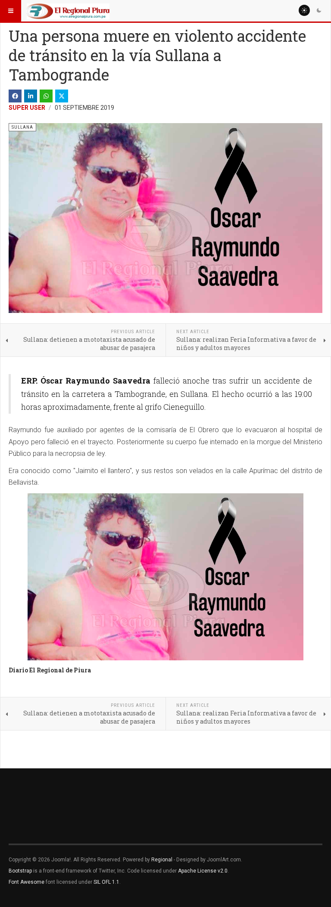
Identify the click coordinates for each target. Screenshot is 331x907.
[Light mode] (304, 10)
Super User (27, 107)
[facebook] (15, 96)
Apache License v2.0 (203, 871)
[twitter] (61, 96)
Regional (161, 860)
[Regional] (68, 11)
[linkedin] (30, 96)
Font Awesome (26, 882)
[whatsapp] (46, 96)
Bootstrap (20, 871)
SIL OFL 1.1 (106, 882)
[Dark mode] (319, 10)
